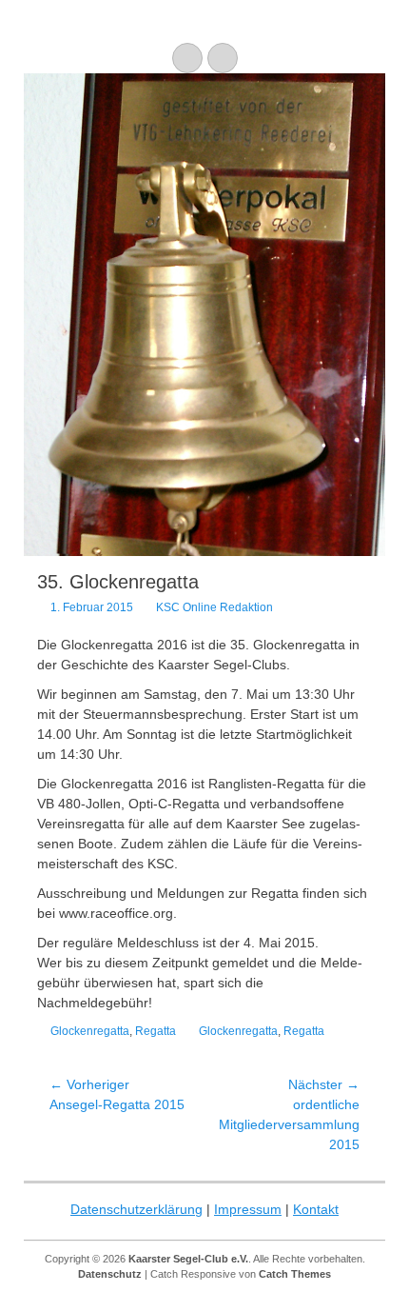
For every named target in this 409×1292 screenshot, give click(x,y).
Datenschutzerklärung (136, 1209)
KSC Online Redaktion (214, 607)
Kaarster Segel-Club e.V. (188, 1258)
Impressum (248, 1209)
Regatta (155, 1031)
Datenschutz (110, 1274)
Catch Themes (295, 1274)
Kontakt (316, 1209)
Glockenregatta (89, 1031)
